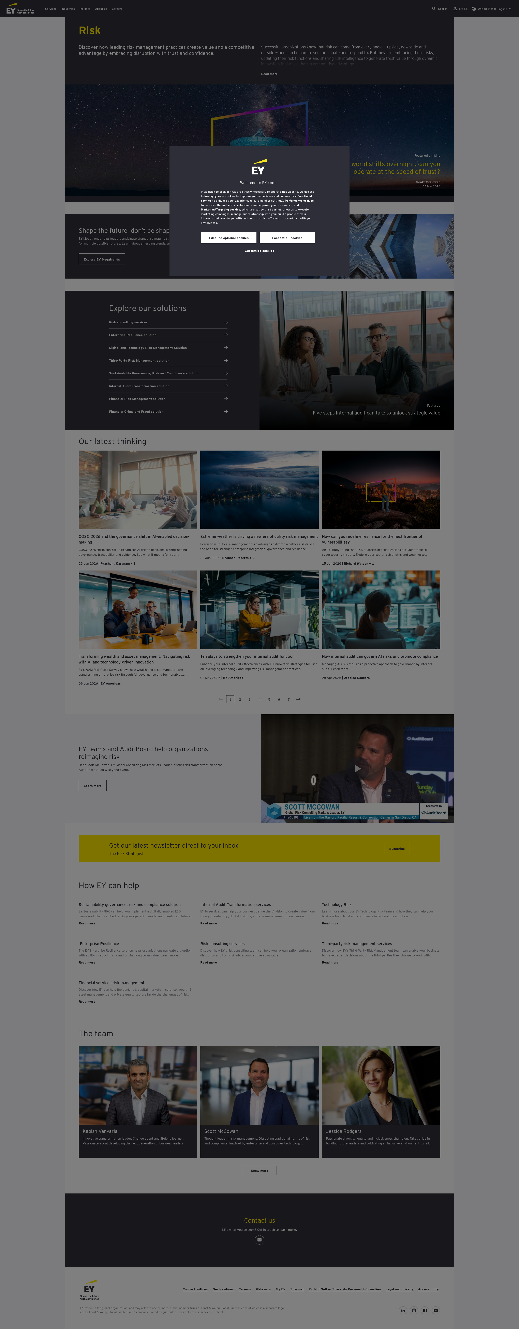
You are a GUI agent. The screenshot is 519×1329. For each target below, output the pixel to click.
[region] (259, 211)
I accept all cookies (287, 237)
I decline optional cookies (229, 237)
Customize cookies (259, 250)
